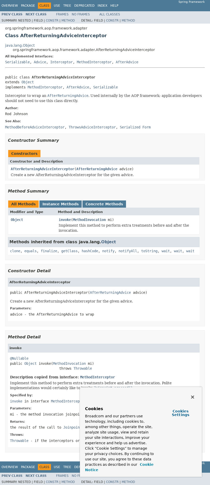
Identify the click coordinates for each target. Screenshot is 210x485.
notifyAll (128, 251)
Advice (40, 62)
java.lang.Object (20, 45)
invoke (65, 220)
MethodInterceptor (94, 62)
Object (28, 82)
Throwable (83, 368)
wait (166, 251)
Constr (52, 20)
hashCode (90, 251)
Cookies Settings (180, 413)
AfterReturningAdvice (96, 169)
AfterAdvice (127, 62)
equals (30, 251)
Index (102, 5)
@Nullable (19, 358)
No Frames (81, 14)
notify (108, 251)
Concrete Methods (104, 204)
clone (15, 251)
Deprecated (84, 5)
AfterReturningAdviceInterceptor (42, 169)
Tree (67, 5)
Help (114, 5)
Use (57, 5)
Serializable (17, 62)
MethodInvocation (89, 220)
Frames (62, 14)
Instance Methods (61, 204)
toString (149, 251)
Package (28, 5)
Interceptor (61, 62)
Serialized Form (135, 127)
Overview (10, 5)
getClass (69, 251)
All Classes (109, 14)
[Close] (192, 397)
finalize (49, 251)
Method (68, 20)
